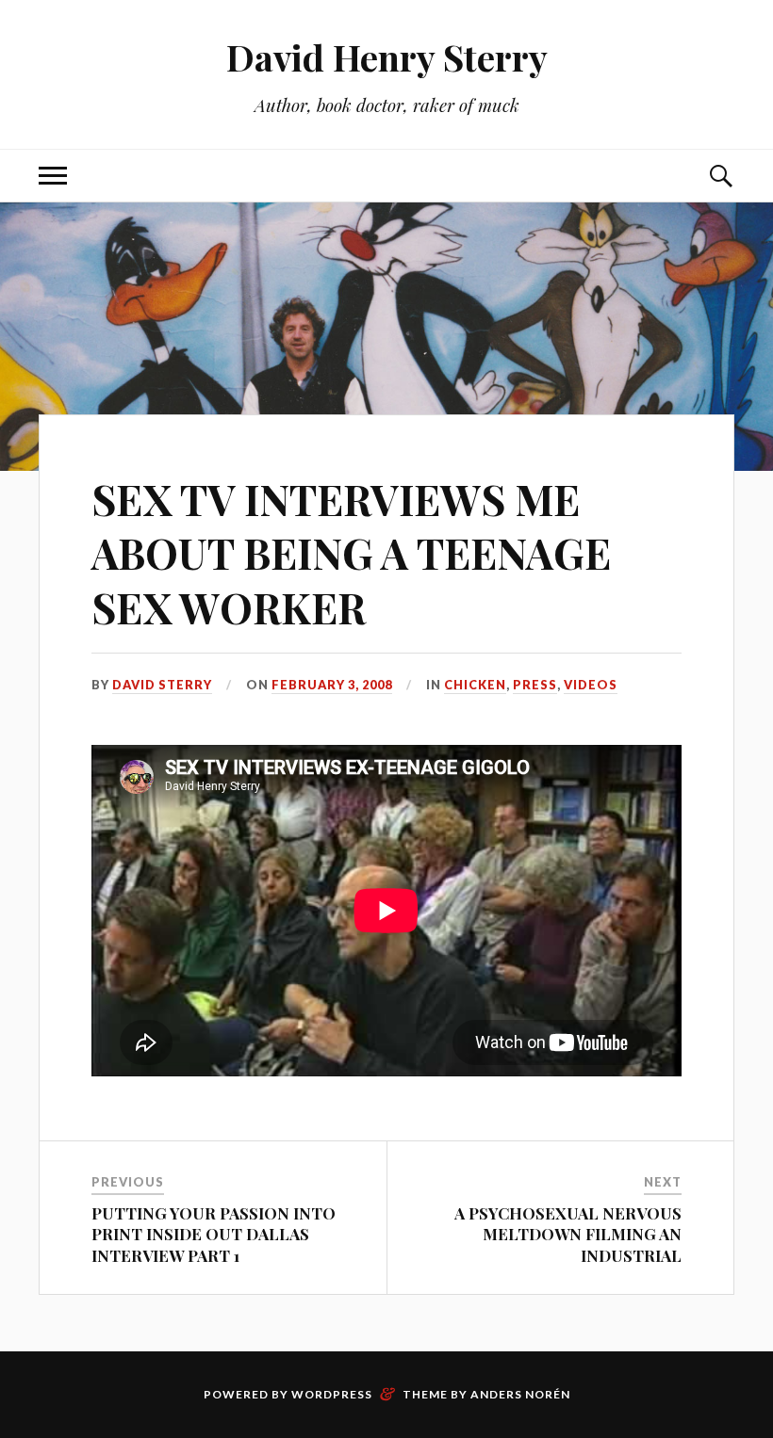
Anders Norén (520, 1394)
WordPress (331, 1394)
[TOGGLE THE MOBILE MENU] (53, 176)
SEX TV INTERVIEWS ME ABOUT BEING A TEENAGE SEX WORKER (351, 553)
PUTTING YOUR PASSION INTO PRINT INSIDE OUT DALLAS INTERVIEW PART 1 (213, 1234)
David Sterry (162, 684)
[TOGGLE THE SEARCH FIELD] (720, 176)
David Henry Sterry (387, 57)
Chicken (475, 684)
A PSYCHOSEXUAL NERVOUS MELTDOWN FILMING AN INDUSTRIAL (568, 1234)
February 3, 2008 (331, 684)
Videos (590, 684)
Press (535, 684)
